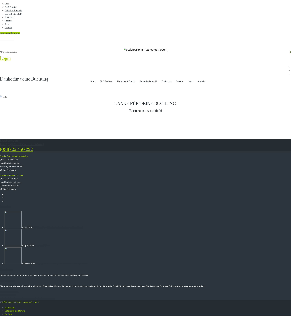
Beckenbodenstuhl (13, 14)
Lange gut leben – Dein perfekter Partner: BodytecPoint (61, 263)
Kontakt (8, 27)
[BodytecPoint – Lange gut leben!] (145, 41)
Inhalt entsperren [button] (8, 295)
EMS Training (11, 7)
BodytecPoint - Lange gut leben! (23, 302)
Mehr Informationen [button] (9, 291)
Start (7, 3)
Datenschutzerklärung (15, 310)
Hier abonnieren (7, 280)
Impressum (10, 307)
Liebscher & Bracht (13, 10)
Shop (7, 24)
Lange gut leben (42, 245)
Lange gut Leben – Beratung (22, 144)
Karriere (8, 314)
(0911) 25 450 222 (16, 149)
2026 (4, 302)
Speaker (8, 20)
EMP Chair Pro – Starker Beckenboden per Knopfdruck (57, 227)
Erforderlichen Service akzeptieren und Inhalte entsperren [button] (27, 298)
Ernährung (9, 17)
